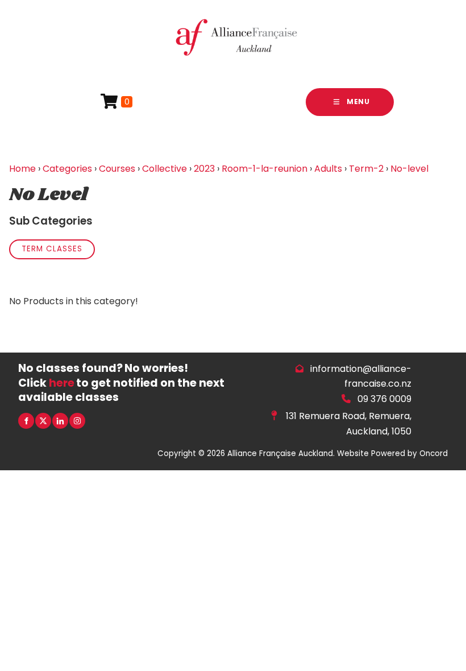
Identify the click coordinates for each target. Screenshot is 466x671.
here (61, 383)
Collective (164, 168)
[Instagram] (77, 421)
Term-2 (366, 168)
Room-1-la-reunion (264, 168)
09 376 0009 (384, 398)
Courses (117, 168)
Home (22, 168)
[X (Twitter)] (43, 421)
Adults (328, 168)
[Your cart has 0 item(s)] (116, 102)
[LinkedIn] (60, 421)
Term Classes (52, 248)
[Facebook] (26, 421)
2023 (204, 168)
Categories (67, 168)
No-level (409, 168)
